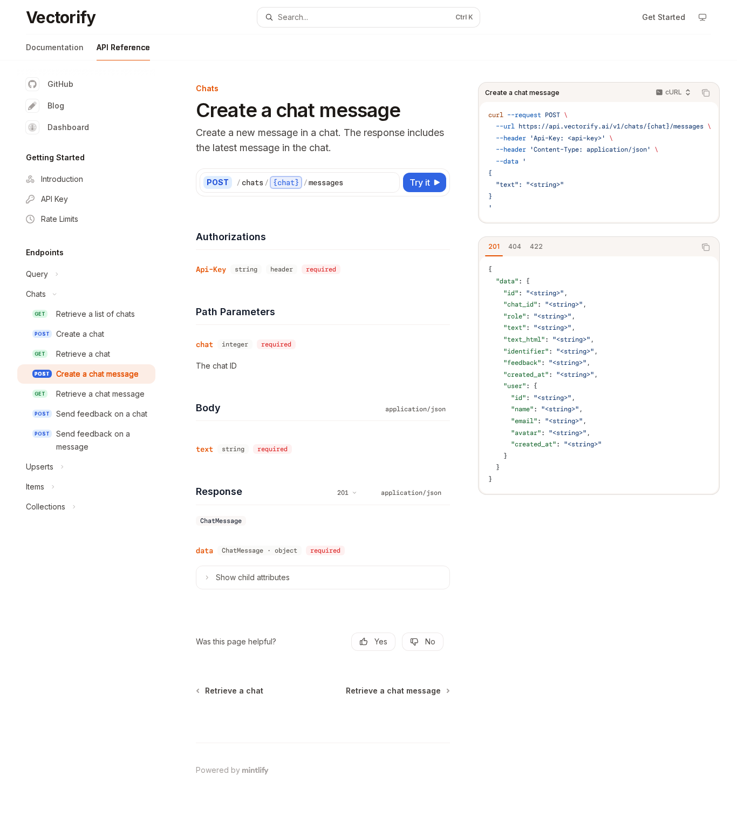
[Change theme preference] (702, 17)
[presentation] (599, 162)
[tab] (494, 246)
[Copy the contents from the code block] (706, 93)
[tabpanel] (599, 374)
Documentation (55, 47)
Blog (55, 105)
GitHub (60, 84)
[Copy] (390, 182)
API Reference (123, 47)
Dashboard (68, 127)
